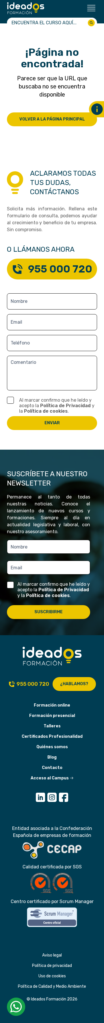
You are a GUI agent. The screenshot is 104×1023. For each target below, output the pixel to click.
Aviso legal (52, 955)
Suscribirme (48, 611)
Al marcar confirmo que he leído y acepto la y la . (56, 405)
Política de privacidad (52, 965)
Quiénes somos (52, 746)
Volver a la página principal (52, 119)
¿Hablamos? (74, 683)
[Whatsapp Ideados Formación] (16, 1007)
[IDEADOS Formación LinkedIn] (40, 797)
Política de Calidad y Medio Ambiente (52, 986)
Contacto (52, 767)
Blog (52, 757)
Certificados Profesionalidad (52, 736)
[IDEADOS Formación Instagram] (52, 797)
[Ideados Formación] (25, 8)
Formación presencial (52, 715)
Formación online (52, 705)
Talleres (52, 726)
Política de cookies (46, 411)
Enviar (52, 422)
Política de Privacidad (65, 405)
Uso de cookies (52, 976)
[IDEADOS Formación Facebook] (63, 797)
